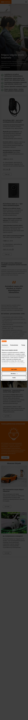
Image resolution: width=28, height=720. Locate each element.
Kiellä (14, 377)
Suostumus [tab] (5, 345)
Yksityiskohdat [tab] (14, 345)
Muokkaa (13, 373)
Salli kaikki (14, 369)
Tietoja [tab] (23, 345)
